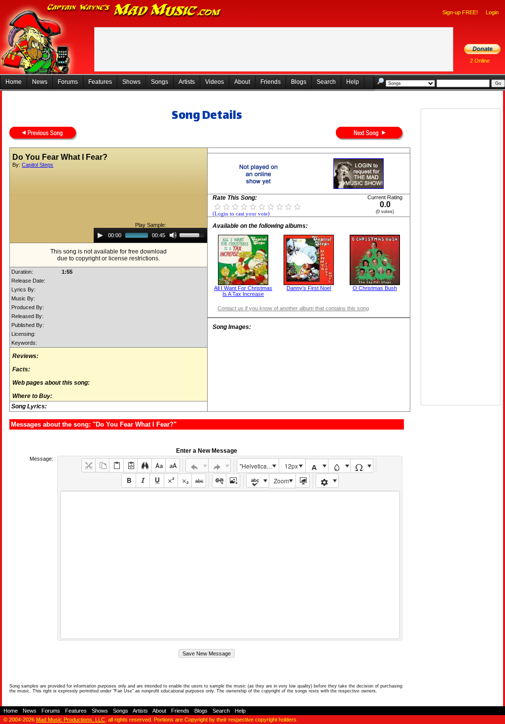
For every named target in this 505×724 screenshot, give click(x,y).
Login (492, 12)
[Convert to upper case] (172, 465)
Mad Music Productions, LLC (70, 720)
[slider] (193, 234)
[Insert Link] (219, 480)
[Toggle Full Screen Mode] (302, 480)
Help (352, 81)
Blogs (298, 81)
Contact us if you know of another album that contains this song (293, 308)
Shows (131, 81)
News (39, 81)
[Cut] (88, 465)
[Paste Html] (130, 465)
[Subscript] (184, 480)
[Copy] (102, 465)
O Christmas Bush (375, 288)
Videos (214, 81)
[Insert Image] (233, 480)
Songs (159, 81)
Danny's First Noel (309, 288)
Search (326, 81)
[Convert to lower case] (158, 465)
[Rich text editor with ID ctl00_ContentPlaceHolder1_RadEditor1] (230, 565)
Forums (68, 81)
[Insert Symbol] (362, 465)
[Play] (100, 235)
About (242, 81)
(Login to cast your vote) (241, 214)
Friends (270, 81)
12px (291, 466)
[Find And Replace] (144, 465)
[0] (217, 206)
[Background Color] (339, 465)
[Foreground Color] (317, 465)
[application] (150, 235)
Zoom (281, 480)
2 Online (480, 61)
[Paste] (116, 465)
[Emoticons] (327, 480)
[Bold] (128, 480)
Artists (187, 81)
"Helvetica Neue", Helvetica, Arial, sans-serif (259, 466)
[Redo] (220, 465)
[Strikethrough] (198, 480)
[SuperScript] (171, 480)
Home (13, 81)
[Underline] (156, 480)
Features (100, 81)
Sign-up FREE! (460, 12)
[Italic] (142, 480)
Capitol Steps (37, 165)
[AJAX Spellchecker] (258, 480)
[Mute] (173, 235)
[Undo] (197, 465)
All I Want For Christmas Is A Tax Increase (243, 291)
